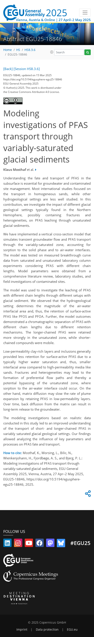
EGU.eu (72, 630)
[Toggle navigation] (85, 13)
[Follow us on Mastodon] (50, 544)
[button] (51, 52)
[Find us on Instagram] (18, 544)
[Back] (8, 69)
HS (18, 50)
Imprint (21, 630)
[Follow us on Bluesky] (61, 544)
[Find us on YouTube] (29, 544)
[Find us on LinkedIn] (7, 544)
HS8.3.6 (29, 50)
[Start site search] (87, 52)
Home (7, 50)
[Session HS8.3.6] (27, 69)
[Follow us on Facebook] (39, 544)
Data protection (47, 630)
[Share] (87, 495)
